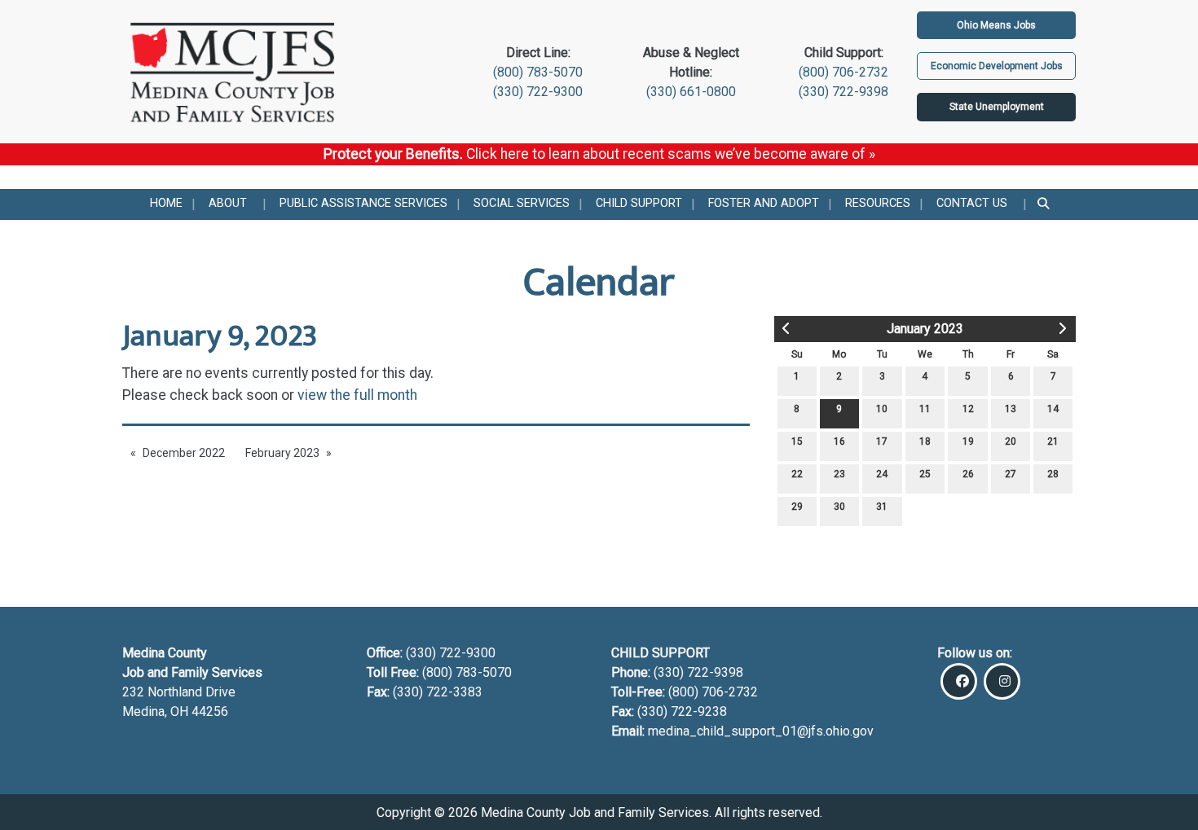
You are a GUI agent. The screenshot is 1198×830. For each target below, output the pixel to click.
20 (1010, 441)
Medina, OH (157, 711)
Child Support (639, 203)
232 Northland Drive (179, 692)
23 (839, 474)
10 (881, 409)
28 (1053, 474)
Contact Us (971, 203)
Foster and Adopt (763, 203)
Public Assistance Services (363, 203)
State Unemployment (996, 106)
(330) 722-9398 (843, 91)
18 (925, 441)
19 (968, 441)
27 (1010, 474)
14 (1053, 409)
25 (925, 474)
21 (1053, 441)
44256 (210, 711)
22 (797, 474)
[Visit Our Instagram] (1002, 681)
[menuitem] (166, 204)
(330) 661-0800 (691, 91)
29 (797, 506)
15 (797, 441)
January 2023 (925, 328)
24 (881, 474)
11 (925, 409)
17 (881, 441)
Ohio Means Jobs (996, 25)
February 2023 (282, 452)
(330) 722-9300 (538, 91)
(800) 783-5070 (538, 72)
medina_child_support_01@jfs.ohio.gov (761, 731)
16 (839, 441)
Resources (877, 203)
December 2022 (184, 452)
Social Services (521, 203)
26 (968, 474)
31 (881, 506)
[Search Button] (1044, 204)
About (228, 203)
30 (839, 506)
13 (1010, 409)
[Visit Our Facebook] (959, 681)
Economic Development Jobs (997, 66)
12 (968, 409)
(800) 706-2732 (843, 72)
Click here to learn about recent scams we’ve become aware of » (670, 154)
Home (166, 203)
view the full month (357, 395)
